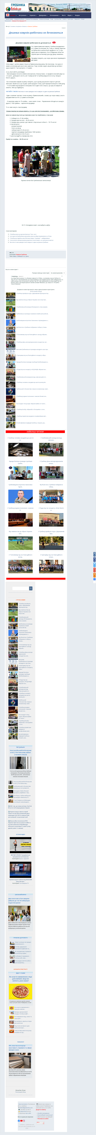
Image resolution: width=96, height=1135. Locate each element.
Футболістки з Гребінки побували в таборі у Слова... (31, 327)
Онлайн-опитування (43, 1113)
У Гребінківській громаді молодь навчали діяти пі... (31, 377)
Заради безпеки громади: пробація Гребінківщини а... (32, 362)
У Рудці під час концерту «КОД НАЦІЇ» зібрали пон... (31, 369)
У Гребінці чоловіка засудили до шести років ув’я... (31, 382)
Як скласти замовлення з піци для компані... (21, 1008)
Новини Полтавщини (32, 19)
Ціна (27, 256)
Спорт (83, 19)
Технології (8, 21)
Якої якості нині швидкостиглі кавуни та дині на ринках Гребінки (39, 91)
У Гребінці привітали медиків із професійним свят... (31, 416)
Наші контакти (22, 1104)
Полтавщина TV (24, 883)
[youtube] (21, 1121)
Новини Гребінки (19, 19)
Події (51, 19)
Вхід (40, 291)
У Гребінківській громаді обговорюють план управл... (32, 307)
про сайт (28, 1113)
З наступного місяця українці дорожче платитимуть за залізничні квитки (31, 240)
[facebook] (19, 1121)
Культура (70, 19)
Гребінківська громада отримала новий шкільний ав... (32, 314)
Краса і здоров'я (24, 858)
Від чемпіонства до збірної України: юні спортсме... (31, 300)
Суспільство (57, 19)
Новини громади (44, 19)
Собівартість (21, 256)
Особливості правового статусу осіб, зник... (22, 957)
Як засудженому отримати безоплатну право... (23, 952)
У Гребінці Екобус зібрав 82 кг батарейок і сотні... (30, 409)
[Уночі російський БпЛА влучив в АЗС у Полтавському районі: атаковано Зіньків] (20, 768)
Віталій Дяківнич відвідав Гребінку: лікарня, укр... (30, 423)
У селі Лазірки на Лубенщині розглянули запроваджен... (22, 801)
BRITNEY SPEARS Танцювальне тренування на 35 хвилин (20, 856)
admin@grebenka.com (26, 1108)
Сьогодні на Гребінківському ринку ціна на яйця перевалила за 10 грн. (31, 236)
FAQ (39, 1117)
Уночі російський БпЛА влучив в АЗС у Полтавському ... (23, 782)
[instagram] (24, 1121)
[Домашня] (7, 15)
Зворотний (23, 1111)
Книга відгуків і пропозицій (45, 1115)
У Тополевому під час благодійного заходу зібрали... (31, 334)
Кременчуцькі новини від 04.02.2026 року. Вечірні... (20, 880)
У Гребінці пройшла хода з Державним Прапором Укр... (32, 293)
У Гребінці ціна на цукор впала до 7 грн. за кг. (23, 234)
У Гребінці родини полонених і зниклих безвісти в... (31, 396)
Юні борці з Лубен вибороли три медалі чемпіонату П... (22, 796)
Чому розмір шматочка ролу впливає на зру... (22, 1031)
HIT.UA (38, 1122)
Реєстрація (34, 291)
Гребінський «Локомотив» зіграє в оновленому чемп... (32, 389)
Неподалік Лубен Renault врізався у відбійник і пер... (22, 792)
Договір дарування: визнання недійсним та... (22, 947)
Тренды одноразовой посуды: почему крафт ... (21, 1013)
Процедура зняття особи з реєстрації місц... (23, 961)
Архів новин (9, 19)
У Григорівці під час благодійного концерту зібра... (31, 355)
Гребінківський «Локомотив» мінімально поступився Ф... (22, 787)
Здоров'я (77, 19)
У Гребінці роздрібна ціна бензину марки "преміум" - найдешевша (30, 238)
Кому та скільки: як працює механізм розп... (23, 943)
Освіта (64, 19)
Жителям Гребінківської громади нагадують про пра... (32, 349)
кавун (14, 256)
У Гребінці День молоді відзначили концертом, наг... (31, 342)
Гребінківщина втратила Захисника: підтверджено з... (32, 320)
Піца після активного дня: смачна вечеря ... (22, 1027)
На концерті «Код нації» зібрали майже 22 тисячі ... (31, 403)
